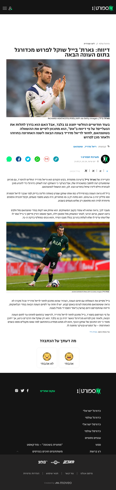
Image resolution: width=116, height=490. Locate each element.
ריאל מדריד (90, 146)
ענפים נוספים (93, 437)
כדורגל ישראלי (92, 410)
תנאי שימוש (52, 473)
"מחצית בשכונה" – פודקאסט (45, 444)
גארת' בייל (93, 332)
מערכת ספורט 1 (90, 157)
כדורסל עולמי (92, 431)
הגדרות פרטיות (31, 473)
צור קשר (69, 473)
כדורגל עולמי (104, 44)
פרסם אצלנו (87, 473)
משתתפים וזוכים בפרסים (47, 451)
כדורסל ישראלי (91, 424)
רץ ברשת (95, 451)
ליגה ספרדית (89, 44)
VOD (98, 444)
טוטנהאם (78, 146)
